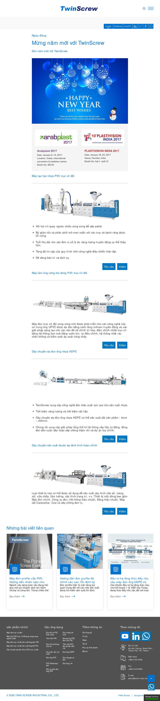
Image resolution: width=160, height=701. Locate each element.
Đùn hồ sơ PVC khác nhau (52, 633)
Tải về (84, 643)
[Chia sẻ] (145, 26)
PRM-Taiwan (124, 695)
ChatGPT (127, 26)
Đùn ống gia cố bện (68, 658)
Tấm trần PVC (51, 638)
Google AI (108, 27)
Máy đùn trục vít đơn (14, 632)
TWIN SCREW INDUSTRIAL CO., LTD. (37, 695)
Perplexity (118, 26)
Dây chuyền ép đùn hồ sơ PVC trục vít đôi (22, 649)
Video (122, 266)
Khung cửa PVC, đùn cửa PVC (69, 639)
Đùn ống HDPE (68, 652)
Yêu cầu (109, 266)
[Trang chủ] (80, 8)
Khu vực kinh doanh (90, 647)
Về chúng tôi (87, 632)
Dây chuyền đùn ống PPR (52, 670)
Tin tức (85, 636)
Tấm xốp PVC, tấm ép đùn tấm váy (68, 646)
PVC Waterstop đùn (52, 664)
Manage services (151, 697)
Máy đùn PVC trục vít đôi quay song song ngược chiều (22, 637)
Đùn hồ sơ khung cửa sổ (52, 645)
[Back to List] (150, 26)
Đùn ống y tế (67, 663)
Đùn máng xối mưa (68, 633)
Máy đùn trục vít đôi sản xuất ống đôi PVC (22, 646)
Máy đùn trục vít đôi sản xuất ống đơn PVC (23, 642)
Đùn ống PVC (51, 657)
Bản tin (85, 651)
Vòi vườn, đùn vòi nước (52, 653)
